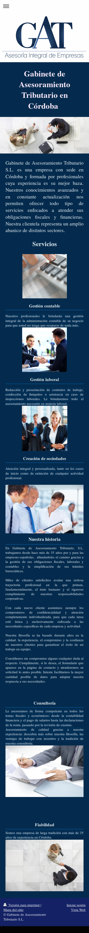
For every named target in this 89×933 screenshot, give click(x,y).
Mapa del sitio (13, 909)
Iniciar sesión (76, 905)
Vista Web (78, 909)
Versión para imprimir (24, 905)
